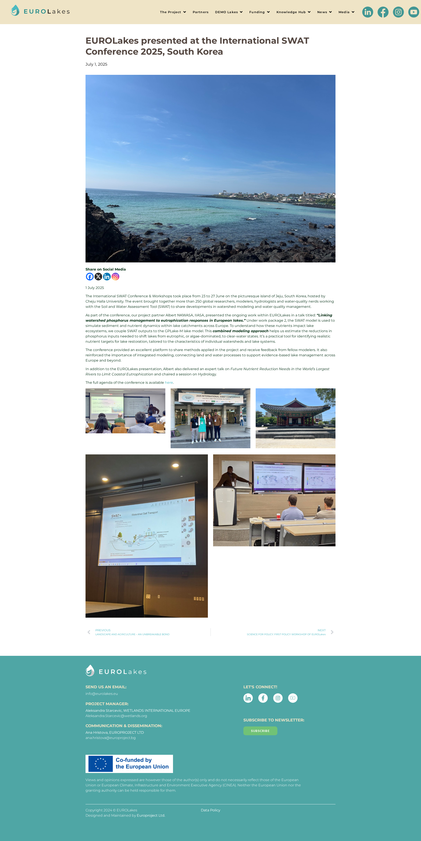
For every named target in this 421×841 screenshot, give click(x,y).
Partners (201, 12)
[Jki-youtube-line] (293, 698)
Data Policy (210, 810)
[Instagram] (115, 276)
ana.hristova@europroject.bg (111, 738)
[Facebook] (90, 276)
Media (344, 12)
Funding (257, 12)
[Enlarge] (156, 396)
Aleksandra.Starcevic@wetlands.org (116, 716)
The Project (170, 12)
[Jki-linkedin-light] (248, 698)
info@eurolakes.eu (102, 694)
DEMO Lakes (226, 12)
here (169, 382)
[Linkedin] (107, 276)
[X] (98, 276)
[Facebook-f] (263, 698)
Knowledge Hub (291, 12)
